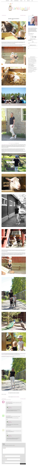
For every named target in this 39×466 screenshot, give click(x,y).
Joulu (29, 60)
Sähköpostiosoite (5, 459)
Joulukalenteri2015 (32, 60)
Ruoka (36, 69)
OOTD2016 (29, 68)
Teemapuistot (30, 70)
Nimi (4, 456)
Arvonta (32, 58)
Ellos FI (29, 46)
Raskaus (32, 68)
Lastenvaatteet (31, 65)
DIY (35, 59)
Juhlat (35, 60)
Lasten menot (33, 63)
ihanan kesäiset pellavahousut (22, 353)
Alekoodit (29, 58)
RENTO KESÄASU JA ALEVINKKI (23, 15)
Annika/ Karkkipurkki (10, 422)
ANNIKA (11, 0)
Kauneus (32, 61)
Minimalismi (33, 67)
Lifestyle (13, 396)
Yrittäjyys (34, 71)
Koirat (29, 62)
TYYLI (24, 0)
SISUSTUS (21, 0)
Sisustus (34, 69)
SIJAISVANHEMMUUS (16, 0)
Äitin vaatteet (30, 72)
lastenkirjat (29, 63)
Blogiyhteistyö (33, 59)
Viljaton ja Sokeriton (30, 71)
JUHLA (32, 0)
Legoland (34, 65)
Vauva (33, 70)
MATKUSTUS (28, 0)
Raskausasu (34, 68)
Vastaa (7, 419)
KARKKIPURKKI (7, 0)
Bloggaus (34, 58)
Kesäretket (34, 61)
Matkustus (30, 67)
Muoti (35, 67)
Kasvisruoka (29, 61)
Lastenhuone (34, 62)
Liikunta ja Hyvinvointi (31, 66)
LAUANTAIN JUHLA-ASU (4, 15)
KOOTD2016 (31, 62)
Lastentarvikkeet (30, 64)
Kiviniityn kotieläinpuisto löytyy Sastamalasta (6, 144)
